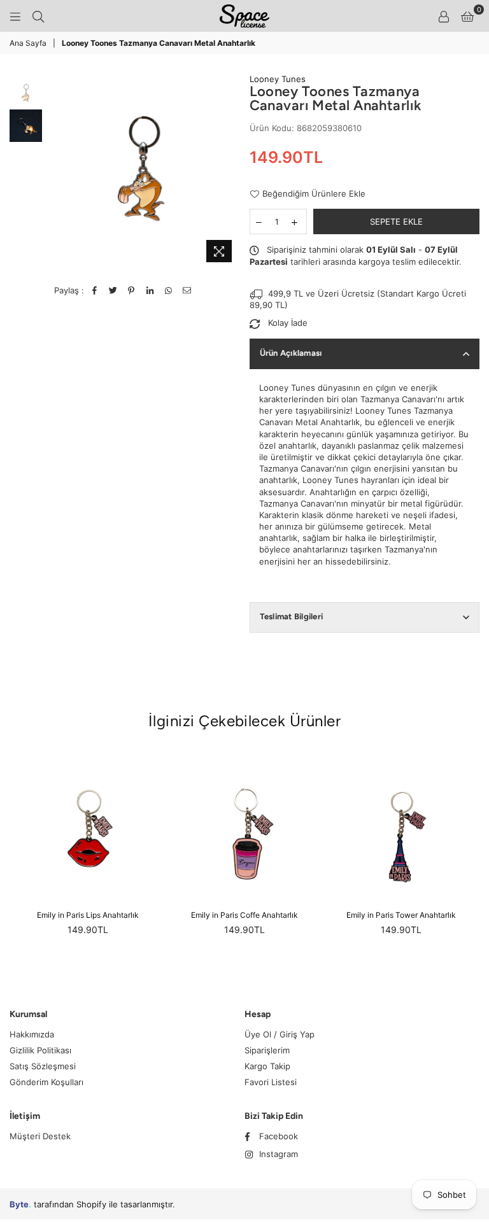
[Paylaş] (150, 290)
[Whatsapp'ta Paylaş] (168, 290)
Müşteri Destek (40, 1136)
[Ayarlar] (443, 15)
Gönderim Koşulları (46, 1082)
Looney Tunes (278, 79)
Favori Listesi (270, 1082)
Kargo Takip (267, 1066)
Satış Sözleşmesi (43, 1066)
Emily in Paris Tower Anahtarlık (401, 915)
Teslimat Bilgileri (291, 616)
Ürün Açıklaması (291, 353)
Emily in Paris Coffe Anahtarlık (244, 915)
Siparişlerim (267, 1050)
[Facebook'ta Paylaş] (94, 290)
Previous (55, 171)
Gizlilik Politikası (40, 1050)
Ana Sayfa (28, 43)
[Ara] (38, 15)
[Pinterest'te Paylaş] (131, 290)
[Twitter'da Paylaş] (113, 290)
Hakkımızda (32, 1034)
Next (229, 171)
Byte (19, 1204)
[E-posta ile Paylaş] (187, 290)
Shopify (91, 1204)
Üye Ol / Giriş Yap (279, 1034)
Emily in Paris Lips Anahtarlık (88, 915)
